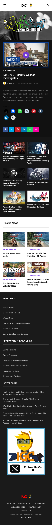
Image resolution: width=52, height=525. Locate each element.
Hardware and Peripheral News (16, 323)
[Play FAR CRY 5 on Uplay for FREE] (14, 269)
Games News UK (9, 70)
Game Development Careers (15, 334)
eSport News (8, 318)
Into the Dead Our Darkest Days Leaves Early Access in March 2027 (23, 421)
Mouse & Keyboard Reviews (15, 366)
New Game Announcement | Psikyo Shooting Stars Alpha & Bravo (13, 158)
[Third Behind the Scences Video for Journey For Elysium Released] (14, 173)
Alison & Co (11, 83)
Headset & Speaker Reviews (15, 360)
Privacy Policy (35, 507)
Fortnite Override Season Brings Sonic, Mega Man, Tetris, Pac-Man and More (25, 414)
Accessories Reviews (12, 376)
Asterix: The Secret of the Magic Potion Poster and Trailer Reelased (12, 209)
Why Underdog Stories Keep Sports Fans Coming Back (24, 407)
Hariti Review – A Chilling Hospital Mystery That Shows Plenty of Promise (23, 393)
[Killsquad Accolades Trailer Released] (38, 174)
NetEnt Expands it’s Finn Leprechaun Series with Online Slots (38, 282)
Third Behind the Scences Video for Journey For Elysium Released (12, 183)
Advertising (40, 503)
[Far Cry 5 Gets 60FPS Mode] (14, 239)
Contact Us (26, 510)
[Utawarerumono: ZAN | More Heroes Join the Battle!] (38, 196)
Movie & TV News (10, 328)
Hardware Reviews (11, 371)
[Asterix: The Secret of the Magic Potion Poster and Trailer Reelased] (14, 197)
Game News (8, 307)
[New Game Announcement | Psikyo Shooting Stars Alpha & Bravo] (14, 148)
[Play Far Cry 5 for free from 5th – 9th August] (38, 239)
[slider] (15, 65)
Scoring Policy (24, 503)
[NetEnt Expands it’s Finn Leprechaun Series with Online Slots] (38, 267)
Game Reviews (9, 350)
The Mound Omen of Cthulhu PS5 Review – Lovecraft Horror (22, 400)
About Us (11, 503)
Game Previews (10, 355)
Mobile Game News (11, 313)
